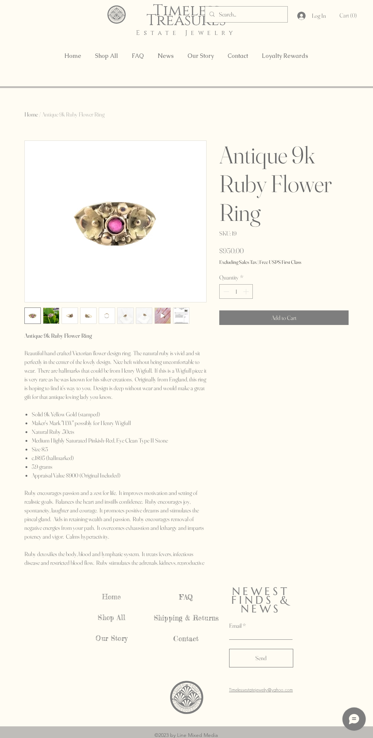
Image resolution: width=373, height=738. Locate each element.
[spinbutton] (236, 291)
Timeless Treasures (186, 15)
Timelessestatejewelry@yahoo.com (261, 690)
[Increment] (247, 291)
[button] (349, 15)
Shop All (111, 617)
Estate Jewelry (186, 33)
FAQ (186, 597)
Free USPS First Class (280, 262)
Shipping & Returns (186, 618)
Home (31, 114)
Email (235, 625)
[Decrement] (225, 291)
